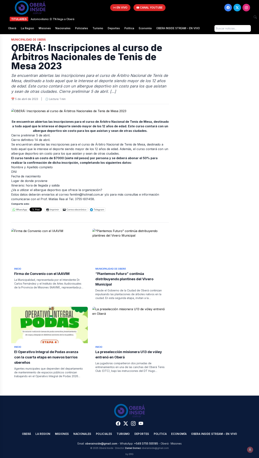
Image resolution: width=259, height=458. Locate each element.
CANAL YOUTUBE (150, 7)
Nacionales (63, 28)
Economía (145, 28)
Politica (129, 28)
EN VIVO (121, 7)
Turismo (98, 28)
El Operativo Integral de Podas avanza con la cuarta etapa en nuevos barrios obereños (46, 357)
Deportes (114, 28)
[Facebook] (228, 7)
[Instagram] (246, 7)
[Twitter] (237, 7)
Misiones (45, 28)
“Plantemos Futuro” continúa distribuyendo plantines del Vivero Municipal (124, 279)
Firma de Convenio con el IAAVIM (42, 274)
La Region (27, 28)
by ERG (129, 454)
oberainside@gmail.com (101, 443)
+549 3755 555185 (146, 443)
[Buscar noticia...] (255, 17)
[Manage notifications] (250, 450)
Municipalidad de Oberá (28, 39)
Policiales (81, 28)
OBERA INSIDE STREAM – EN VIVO (178, 28)
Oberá (12, 28)
